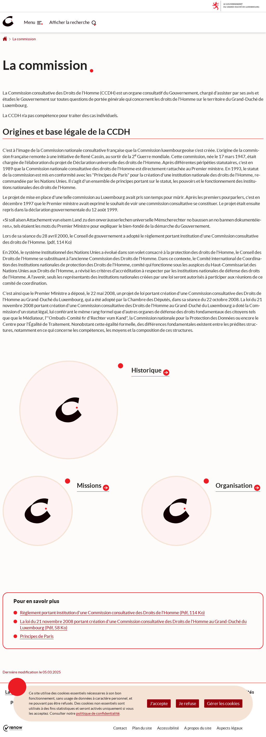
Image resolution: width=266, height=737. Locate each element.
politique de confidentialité (97, 713)
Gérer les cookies (223, 703)
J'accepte (159, 703)
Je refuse (187, 703)
